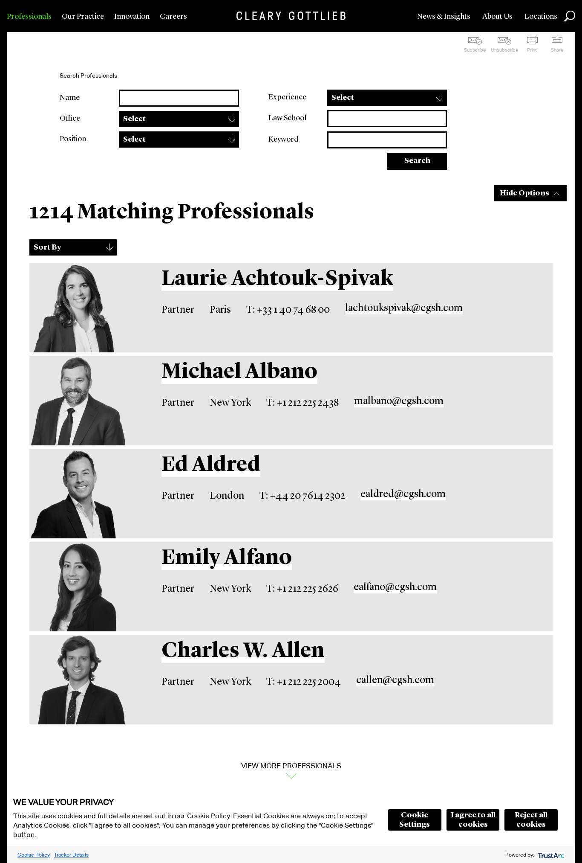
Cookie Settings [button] (414, 819)
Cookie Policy (33, 854)
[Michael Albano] (78, 400)
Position (73, 139)
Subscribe (475, 50)
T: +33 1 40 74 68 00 (288, 310)
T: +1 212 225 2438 (302, 403)
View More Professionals (291, 765)
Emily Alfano (226, 558)
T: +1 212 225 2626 (302, 589)
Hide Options (524, 193)
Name (70, 98)
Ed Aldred (210, 465)
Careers (173, 16)
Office (70, 118)
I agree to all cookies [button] (473, 819)
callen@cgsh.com (395, 680)
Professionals (29, 16)
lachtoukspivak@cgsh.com (404, 308)
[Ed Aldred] (78, 493)
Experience (287, 97)
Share (557, 50)
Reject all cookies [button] (531, 819)
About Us (497, 16)
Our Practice (83, 16)
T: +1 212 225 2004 (303, 682)
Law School (287, 118)
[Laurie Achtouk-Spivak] (78, 307)
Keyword (283, 139)
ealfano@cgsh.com (395, 587)
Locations (540, 16)
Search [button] (569, 16)
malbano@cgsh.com (399, 401)
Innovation (132, 16)
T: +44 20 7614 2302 (302, 496)
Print (532, 50)
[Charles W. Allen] (78, 679)
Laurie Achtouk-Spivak (277, 279)
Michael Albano (239, 372)
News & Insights (443, 16)
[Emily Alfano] (78, 586)
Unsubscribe (504, 50)
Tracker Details (71, 854)
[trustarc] (550, 855)
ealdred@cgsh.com (403, 494)
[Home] (291, 16)
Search (417, 161)
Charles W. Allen (243, 651)
